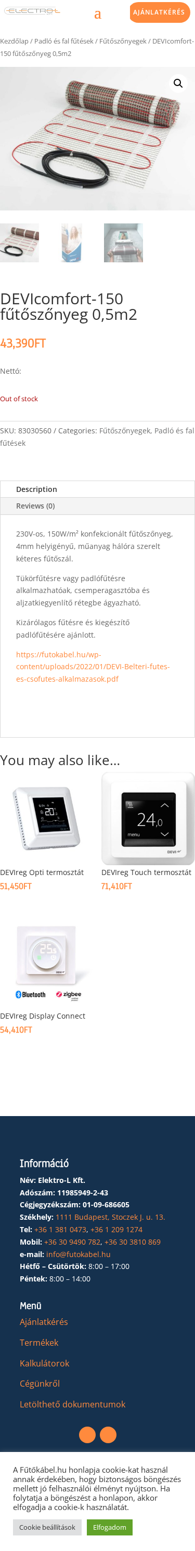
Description (36, 489)
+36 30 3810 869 (133, 1242)
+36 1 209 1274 (116, 1229)
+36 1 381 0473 (60, 1229)
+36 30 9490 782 (72, 1242)
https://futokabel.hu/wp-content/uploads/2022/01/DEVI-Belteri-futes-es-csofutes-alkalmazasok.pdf (93, 667)
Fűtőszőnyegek (123, 41)
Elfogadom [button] (109, 1527)
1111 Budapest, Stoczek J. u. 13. (110, 1217)
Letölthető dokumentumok (72, 1404)
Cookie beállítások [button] (47, 1527)
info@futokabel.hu (78, 1254)
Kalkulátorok (44, 1363)
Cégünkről (40, 1383)
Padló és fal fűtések (64, 41)
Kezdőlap (14, 41)
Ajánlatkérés (159, 12)
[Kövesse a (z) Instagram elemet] (108, 1435)
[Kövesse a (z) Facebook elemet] (87, 1435)
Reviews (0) (35, 506)
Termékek (39, 1342)
